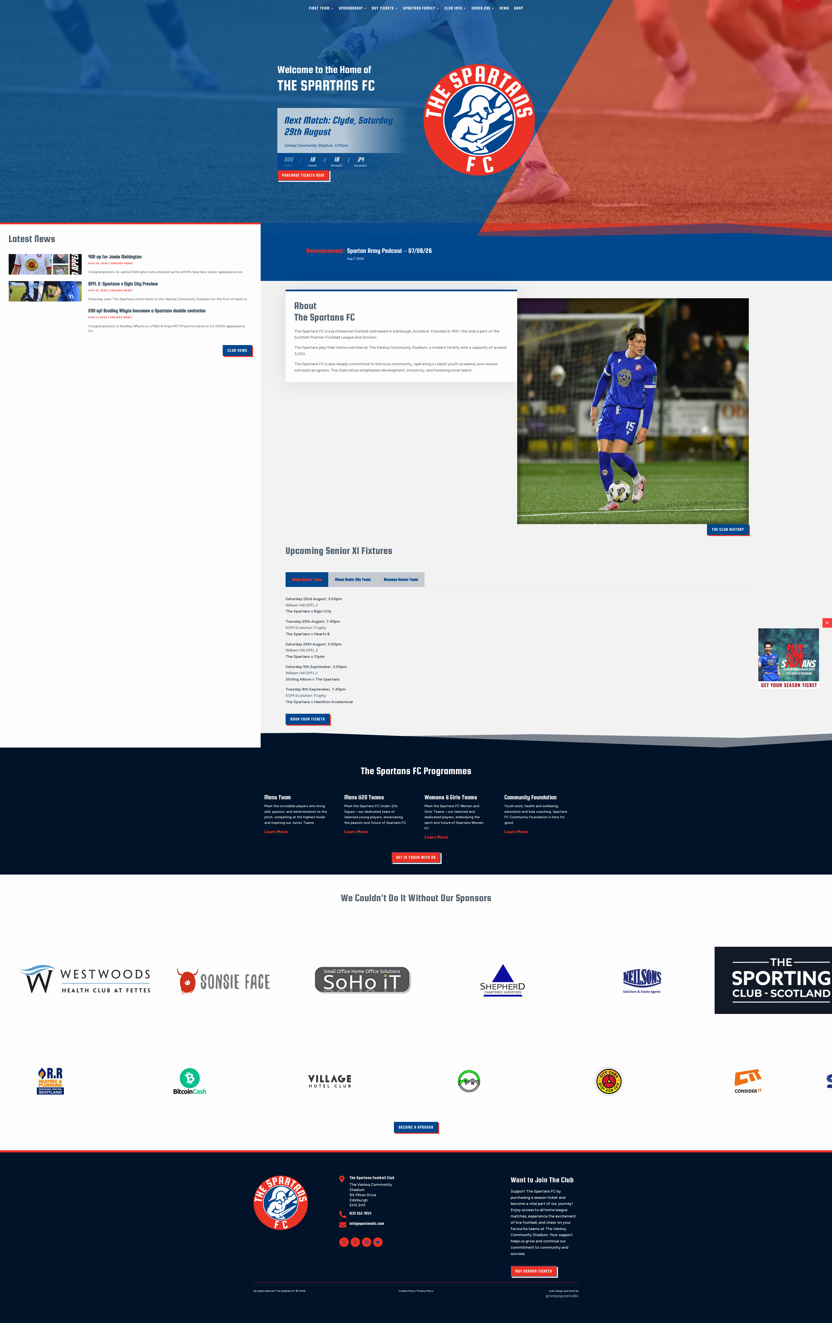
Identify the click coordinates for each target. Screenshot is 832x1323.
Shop (518, 8)
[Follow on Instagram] (366, 1242)
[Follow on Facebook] (355, 1242)
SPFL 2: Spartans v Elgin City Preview (123, 284)
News (504, 8)
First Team (319, 8)
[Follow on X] (344, 1242)
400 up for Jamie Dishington (115, 256)
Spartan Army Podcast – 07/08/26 (389, 250)
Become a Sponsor (416, 1127)
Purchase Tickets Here (303, 175)
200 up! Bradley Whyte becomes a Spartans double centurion (147, 310)
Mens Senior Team (307, 579)
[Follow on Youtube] (378, 1242)
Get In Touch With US (416, 857)
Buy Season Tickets (533, 1271)
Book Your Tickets (307, 719)
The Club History (728, 529)
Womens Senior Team (401, 579)
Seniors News (121, 263)
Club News (237, 350)
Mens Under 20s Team (352, 579)
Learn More (276, 831)
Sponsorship (351, 8)
